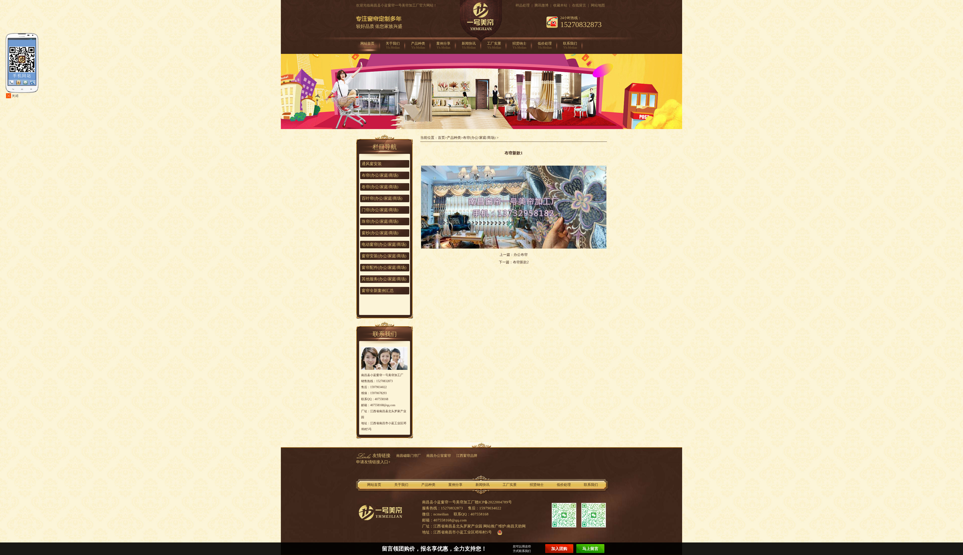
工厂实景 (494, 45)
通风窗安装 (372, 164)
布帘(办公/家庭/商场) (479, 138)
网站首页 (367, 45)
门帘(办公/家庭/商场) (380, 210)
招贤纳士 (519, 45)
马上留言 (590, 548)
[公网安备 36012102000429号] (498, 532)
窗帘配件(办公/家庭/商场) (384, 267)
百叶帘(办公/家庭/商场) (382, 198)
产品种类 (418, 45)
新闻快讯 (469, 45)
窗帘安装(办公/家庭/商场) (384, 256)
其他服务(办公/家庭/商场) (384, 279)
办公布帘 (521, 255)
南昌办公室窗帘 (438, 456)
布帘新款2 (521, 262)
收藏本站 (560, 5)
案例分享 (443, 45)
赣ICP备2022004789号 (493, 502)
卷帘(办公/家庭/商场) (380, 187)
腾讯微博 (541, 5)
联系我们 (570, 45)
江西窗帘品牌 (466, 456)
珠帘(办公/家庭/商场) (380, 221)
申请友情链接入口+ (373, 462)
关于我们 (393, 45)
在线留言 (579, 5)
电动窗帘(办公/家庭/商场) (384, 244)
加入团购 (559, 548)
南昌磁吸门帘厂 (408, 456)
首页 (441, 138)
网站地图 (598, 5)
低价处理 (545, 45)
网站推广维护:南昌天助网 (504, 526)
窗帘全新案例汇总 (378, 290)
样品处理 (523, 5)
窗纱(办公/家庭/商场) (380, 233)
